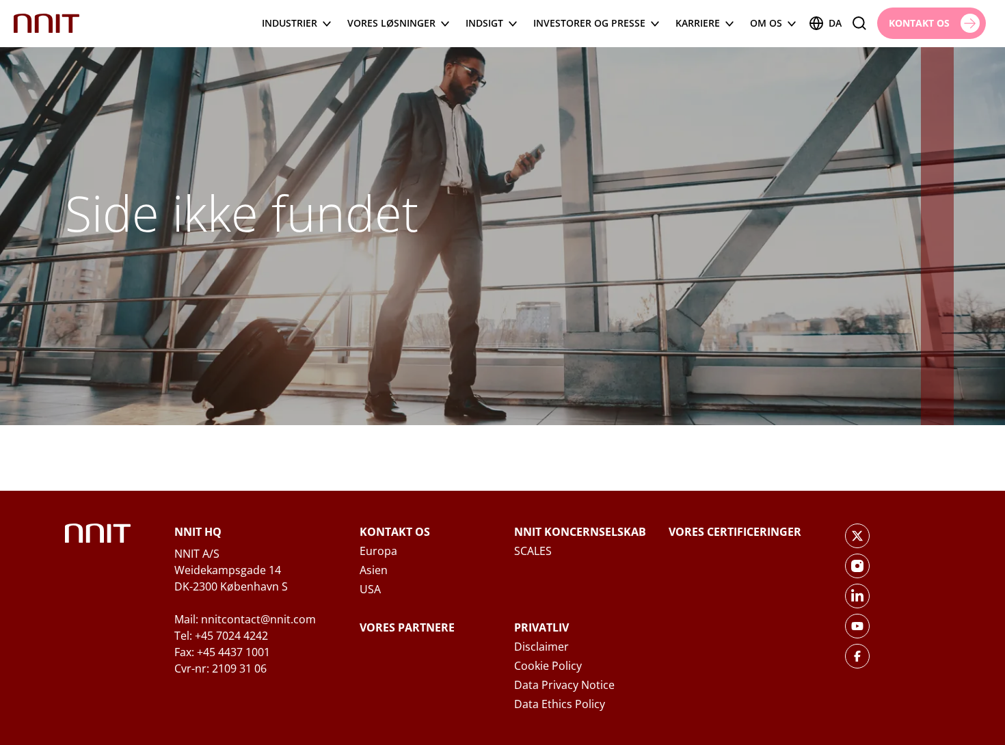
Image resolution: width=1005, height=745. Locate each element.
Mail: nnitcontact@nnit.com (245, 619)
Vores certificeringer (735, 531)
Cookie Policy (548, 665)
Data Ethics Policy (559, 704)
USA (370, 589)
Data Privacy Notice (564, 684)
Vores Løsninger (391, 22)
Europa (378, 550)
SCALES (533, 550)
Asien (374, 570)
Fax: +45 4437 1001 (222, 652)
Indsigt (484, 22)
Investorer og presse (589, 22)
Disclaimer (541, 646)
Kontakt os (395, 531)
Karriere (697, 22)
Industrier (289, 22)
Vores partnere (407, 627)
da (835, 22)
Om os (766, 22)
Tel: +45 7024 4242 (221, 635)
